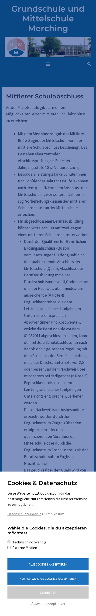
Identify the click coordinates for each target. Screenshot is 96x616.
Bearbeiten (48, 592)
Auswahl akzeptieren (48, 603)
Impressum (55, 514)
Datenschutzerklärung (25, 514)
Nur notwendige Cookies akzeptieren (48, 578)
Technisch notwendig (29, 542)
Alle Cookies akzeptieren (48, 564)
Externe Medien (24, 547)
